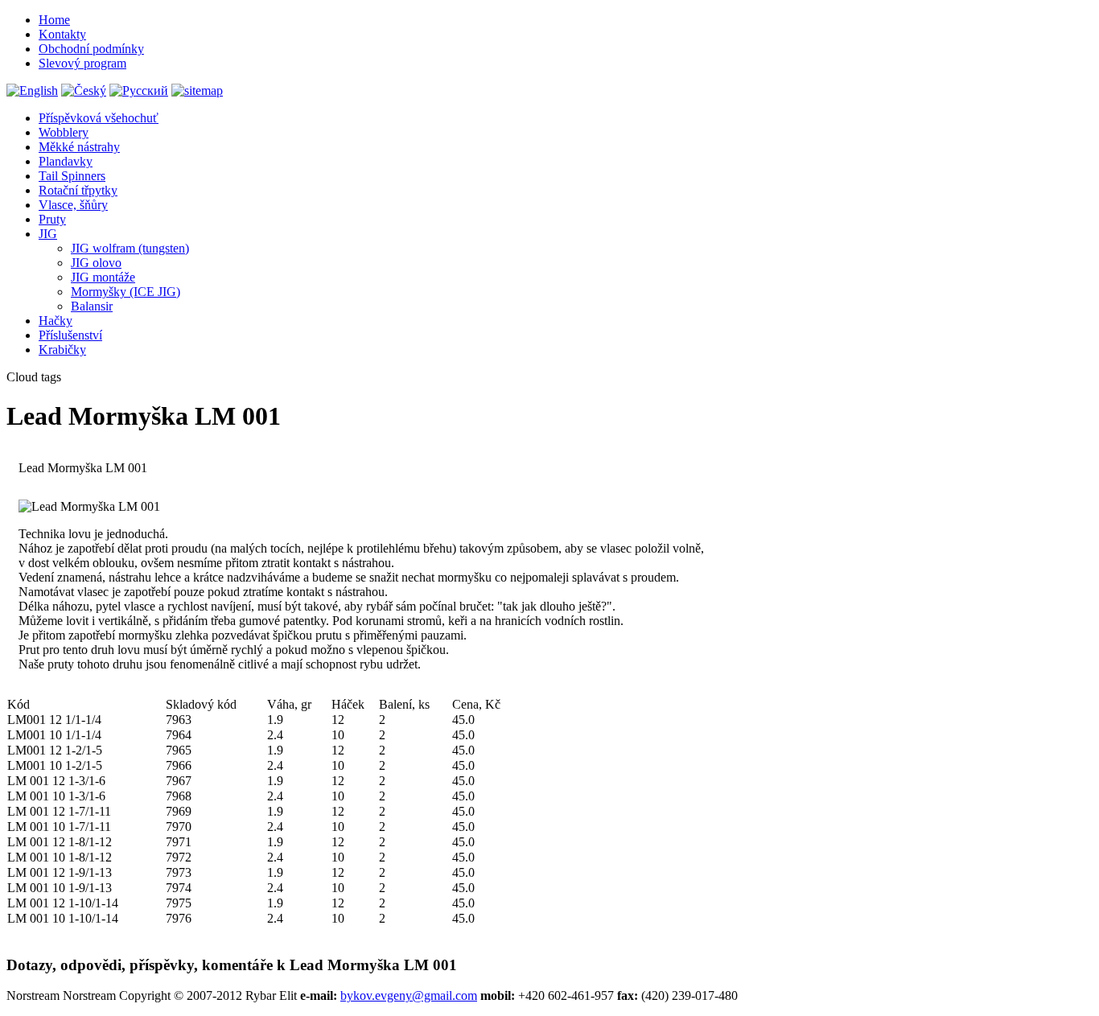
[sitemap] (197, 90)
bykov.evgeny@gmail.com (408, 995)
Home (54, 20)
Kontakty (62, 34)
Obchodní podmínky (91, 49)
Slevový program (82, 63)
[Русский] (138, 90)
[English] (32, 90)
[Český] (83, 90)
